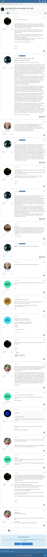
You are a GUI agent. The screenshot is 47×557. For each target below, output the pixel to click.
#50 (44, 280)
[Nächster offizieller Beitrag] (44, 117)
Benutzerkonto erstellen (27, 543)
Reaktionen (4, 28)
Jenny (16, 246)
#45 (44, 167)
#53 (44, 340)
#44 (44, 140)
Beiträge (4, 29)
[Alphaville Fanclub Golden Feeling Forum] (2, 1)
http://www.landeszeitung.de (23, 114)
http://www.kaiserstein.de (19, 306)
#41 (44, 17)
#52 (44, 316)
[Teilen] (45, 13)
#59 (44, 472)
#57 (44, 437)
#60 (44, 510)
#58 (44, 455)
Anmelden (17, 543)
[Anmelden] (42, 1)
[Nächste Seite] (16, 13)
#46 (44, 191)
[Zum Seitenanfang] (45, 555)
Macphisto (17, 512)
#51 (44, 297)
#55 (44, 392)
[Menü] (45, 1)
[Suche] (40, 1)
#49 (44, 262)
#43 (44, 121)
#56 (44, 409)
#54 (44, 364)
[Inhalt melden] (44, 51)
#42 (44, 55)
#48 (44, 243)
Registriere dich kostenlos (29, 539)
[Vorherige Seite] (2, 13)
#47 (44, 223)
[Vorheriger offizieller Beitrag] (42, 117)
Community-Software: (23, 555)
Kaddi (16, 458)
